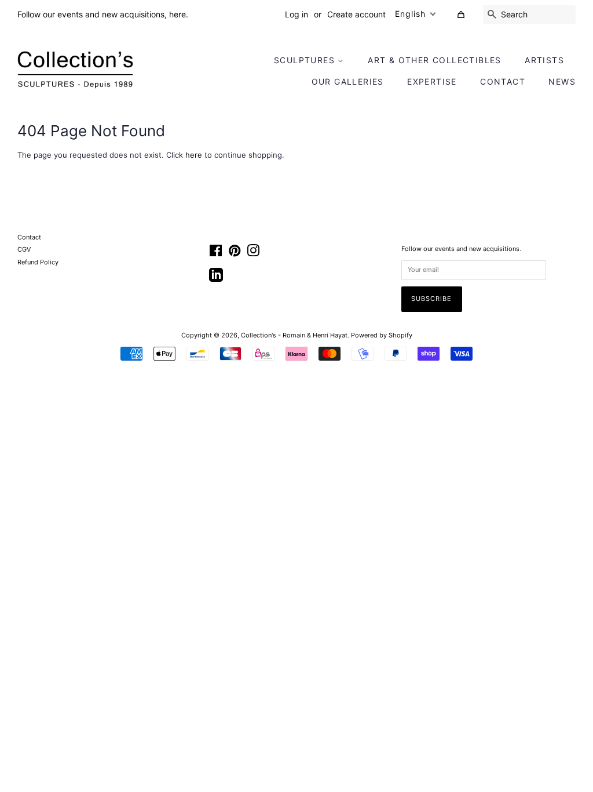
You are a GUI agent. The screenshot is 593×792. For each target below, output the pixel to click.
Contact (502, 81)
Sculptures (306, 60)
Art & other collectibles (435, 60)
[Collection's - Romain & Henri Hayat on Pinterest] (234, 253)
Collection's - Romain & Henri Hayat (294, 335)
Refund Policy (37, 262)
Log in (296, 14)
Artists (544, 60)
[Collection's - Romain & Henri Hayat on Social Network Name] (216, 279)
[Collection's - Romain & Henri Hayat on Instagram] (253, 253)
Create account (356, 14)
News (562, 81)
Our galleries (348, 81)
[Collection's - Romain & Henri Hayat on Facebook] (215, 253)
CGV (24, 249)
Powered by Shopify (381, 335)
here (193, 154)
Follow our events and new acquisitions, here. (102, 14)
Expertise (432, 81)
